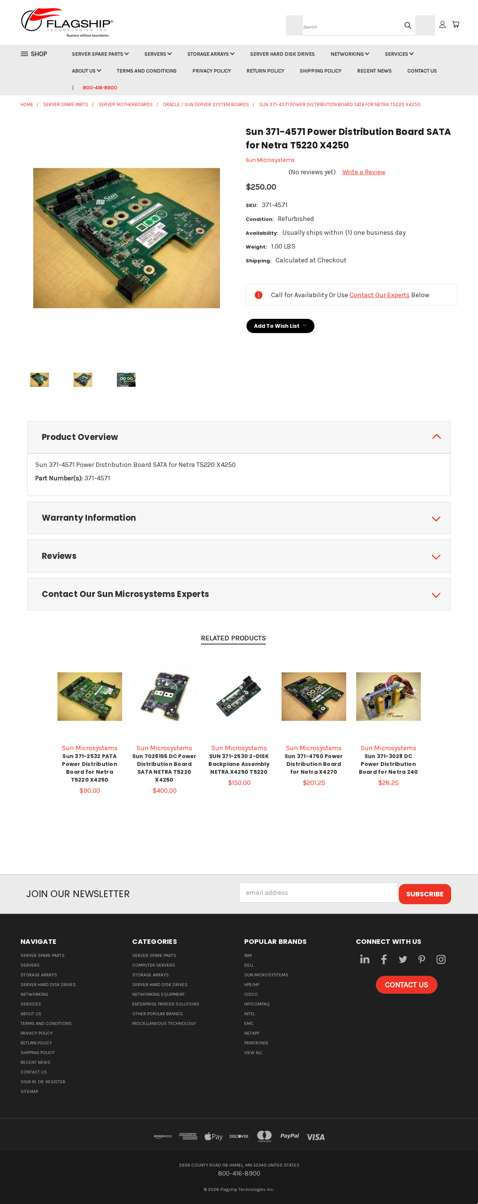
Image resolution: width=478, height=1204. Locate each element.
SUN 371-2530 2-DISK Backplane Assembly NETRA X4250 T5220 (239, 764)
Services (397, 54)
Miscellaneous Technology (164, 1023)
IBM (248, 955)
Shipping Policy (320, 71)
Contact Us (422, 71)
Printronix (256, 1043)
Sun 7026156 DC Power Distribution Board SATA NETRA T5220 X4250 (164, 767)
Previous (456, 1180)
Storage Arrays (208, 54)
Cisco (251, 994)
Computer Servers (153, 965)
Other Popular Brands (157, 1013)
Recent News (374, 71)
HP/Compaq (257, 1004)
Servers (156, 54)
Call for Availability (164, 704)
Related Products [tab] (233, 638)
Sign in (29, 1081)
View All (253, 1052)
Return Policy (265, 71)
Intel (249, 1013)
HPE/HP (251, 984)
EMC (249, 1023)
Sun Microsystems (266, 974)
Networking (347, 54)
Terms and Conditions (147, 71)
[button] (407, 985)
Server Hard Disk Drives (282, 54)
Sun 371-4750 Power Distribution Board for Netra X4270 (314, 764)
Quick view (89, 687)
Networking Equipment (158, 994)
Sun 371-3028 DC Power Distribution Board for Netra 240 (388, 764)
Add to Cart (90, 704)
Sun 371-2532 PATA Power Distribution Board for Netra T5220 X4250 (89, 767)
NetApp (251, 1033)
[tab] (239, 437)
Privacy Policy (211, 71)
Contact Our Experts (380, 295)
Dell (249, 965)
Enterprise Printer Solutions (165, 1004)
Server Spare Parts (98, 54)
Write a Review (363, 172)
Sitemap (29, 1091)
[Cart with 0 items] (455, 24)
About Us (84, 71)
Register (55, 1081)
